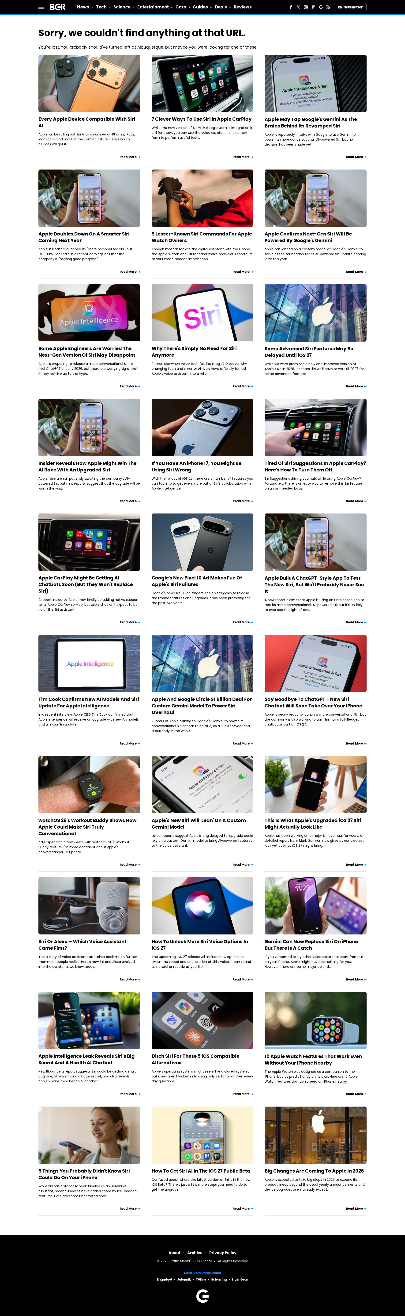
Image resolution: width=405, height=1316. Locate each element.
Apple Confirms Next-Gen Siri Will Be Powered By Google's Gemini (308, 237)
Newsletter (353, 7)
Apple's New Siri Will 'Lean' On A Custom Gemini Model (199, 823)
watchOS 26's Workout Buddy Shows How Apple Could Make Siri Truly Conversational (87, 827)
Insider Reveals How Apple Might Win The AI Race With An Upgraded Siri (87, 466)
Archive (194, 1252)
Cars (181, 7)
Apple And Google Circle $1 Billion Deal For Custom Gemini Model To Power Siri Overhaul (202, 705)
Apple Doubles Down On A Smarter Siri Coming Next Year (84, 237)
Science (122, 7)
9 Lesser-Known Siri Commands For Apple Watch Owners (202, 237)
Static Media (179, 1261)
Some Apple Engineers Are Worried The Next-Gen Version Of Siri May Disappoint (86, 351)
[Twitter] (298, 7)
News (83, 7)
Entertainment (153, 7)
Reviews (243, 7)
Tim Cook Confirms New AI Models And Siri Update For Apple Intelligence (88, 702)
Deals (221, 7)
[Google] (321, 7)
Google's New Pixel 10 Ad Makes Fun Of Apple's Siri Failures (197, 581)
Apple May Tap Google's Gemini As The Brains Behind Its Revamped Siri (311, 122)
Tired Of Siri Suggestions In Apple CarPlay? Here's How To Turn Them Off (315, 466)
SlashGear (240, 1279)
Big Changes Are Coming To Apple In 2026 (314, 1171)
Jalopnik (184, 1279)
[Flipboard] (313, 7)
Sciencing (219, 1279)
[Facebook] (291, 7)
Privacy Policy (222, 1252)
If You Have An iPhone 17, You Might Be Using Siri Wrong (196, 466)
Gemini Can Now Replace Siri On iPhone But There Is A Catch (311, 944)
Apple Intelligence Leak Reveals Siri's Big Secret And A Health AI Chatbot (86, 1059)
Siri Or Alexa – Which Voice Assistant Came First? (82, 944)
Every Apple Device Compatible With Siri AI (86, 122)
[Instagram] (306, 7)
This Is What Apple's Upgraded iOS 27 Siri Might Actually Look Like (313, 823)
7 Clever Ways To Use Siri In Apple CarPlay (202, 119)
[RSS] (328, 7)
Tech (101, 7)
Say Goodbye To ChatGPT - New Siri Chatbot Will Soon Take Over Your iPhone (313, 702)
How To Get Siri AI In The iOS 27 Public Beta (201, 1171)
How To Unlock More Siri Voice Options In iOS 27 (200, 944)
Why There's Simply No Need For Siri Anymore (194, 351)
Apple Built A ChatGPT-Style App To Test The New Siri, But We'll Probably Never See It (314, 584)
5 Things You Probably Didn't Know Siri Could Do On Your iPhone (84, 1174)
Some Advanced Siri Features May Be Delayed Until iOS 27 (309, 352)
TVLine (201, 1279)
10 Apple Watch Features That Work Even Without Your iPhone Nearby (313, 1059)
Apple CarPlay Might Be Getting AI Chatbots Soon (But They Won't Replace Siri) (85, 584)
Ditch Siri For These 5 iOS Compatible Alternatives (195, 1059)
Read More (128, 157)
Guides (200, 7)
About (174, 1252)
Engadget (164, 1279)
